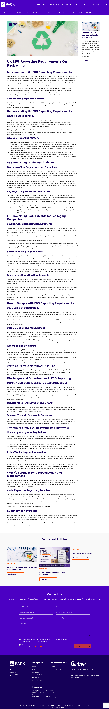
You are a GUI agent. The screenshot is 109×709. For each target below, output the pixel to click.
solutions (53, 456)
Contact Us (96, 4)
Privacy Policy (39, 647)
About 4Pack (90, 12)
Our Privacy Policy (57, 669)
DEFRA (50, 208)
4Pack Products (37, 675)
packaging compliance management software (41, 480)
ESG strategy (37, 316)
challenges (10, 107)
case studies (18, 370)
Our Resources (77, 12)
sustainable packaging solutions (65, 466)
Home (4, 12)
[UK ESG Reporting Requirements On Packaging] (17, 663)
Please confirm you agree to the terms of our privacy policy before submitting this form (42, 646)
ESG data (30, 334)
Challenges (61, 12)
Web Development (49, 707)
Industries (33, 12)
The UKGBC (36, 201)
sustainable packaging (22, 464)
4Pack (9, 480)
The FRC (34, 195)
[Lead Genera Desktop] (8, 4)
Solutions (19, 12)
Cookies (53, 666)
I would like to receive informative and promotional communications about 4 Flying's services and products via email (45, 640)
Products (47, 12)
